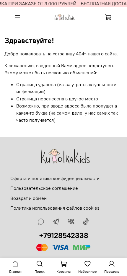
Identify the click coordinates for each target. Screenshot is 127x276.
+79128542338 (63, 235)
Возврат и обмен (28, 198)
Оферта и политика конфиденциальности (55, 178)
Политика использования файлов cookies (55, 208)
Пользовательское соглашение (44, 188)
